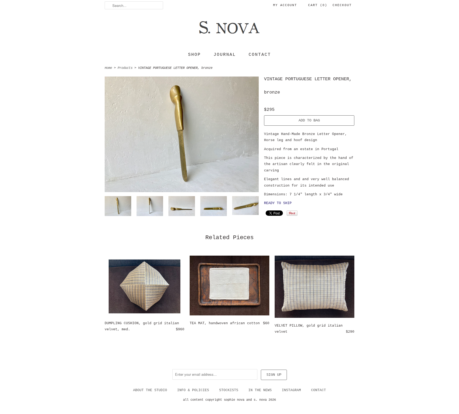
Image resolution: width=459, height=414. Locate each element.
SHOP (194, 54)
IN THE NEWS (260, 390)
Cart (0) (317, 5)
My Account (285, 5)
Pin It (292, 213)
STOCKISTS (228, 390)
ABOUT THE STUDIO (150, 390)
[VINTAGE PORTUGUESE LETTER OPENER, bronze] (118, 207)
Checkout (342, 5)
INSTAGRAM (291, 390)
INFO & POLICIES (193, 390)
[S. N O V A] (229, 31)
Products (125, 68)
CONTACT (260, 54)
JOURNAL (225, 54)
